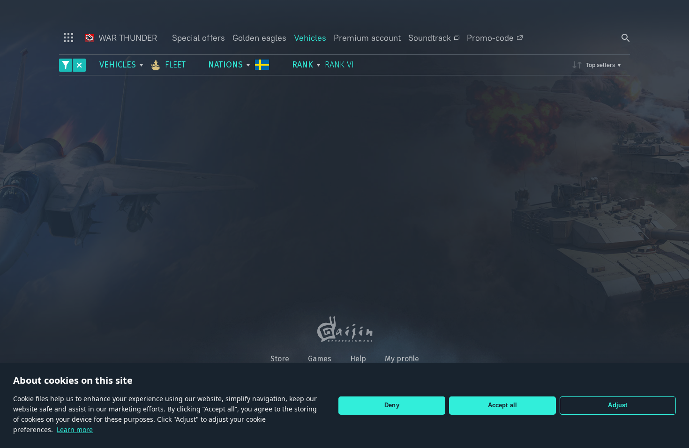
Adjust (617, 405)
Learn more (75, 429)
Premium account (367, 37)
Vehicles (310, 37)
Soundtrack (429, 37)
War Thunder (126, 37)
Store (279, 358)
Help (358, 358)
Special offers (198, 37)
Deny (391, 405)
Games (319, 358)
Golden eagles (259, 37)
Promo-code (490, 37)
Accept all (502, 405)
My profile (402, 358)
